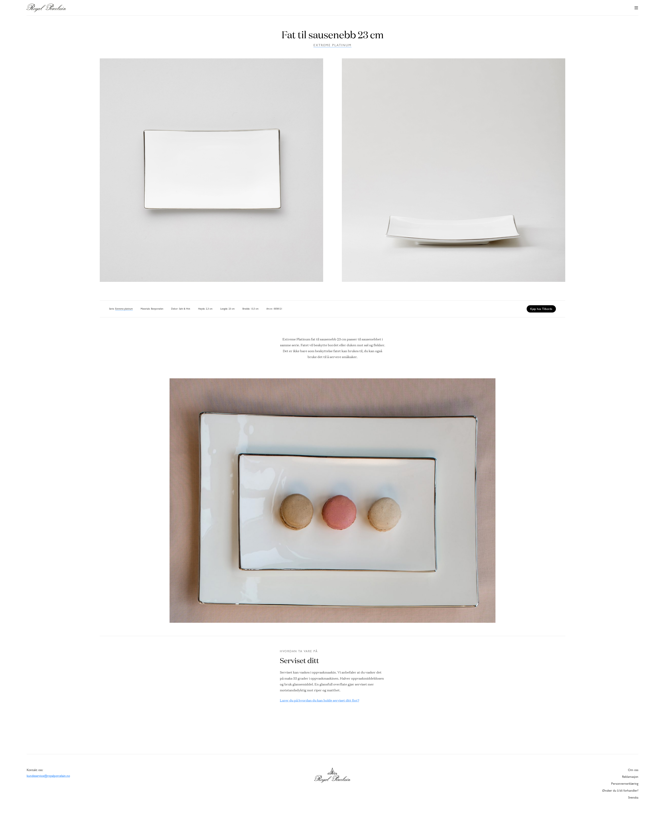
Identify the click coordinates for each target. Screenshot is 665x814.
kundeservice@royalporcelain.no (48, 776)
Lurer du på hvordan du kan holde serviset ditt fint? (319, 700)
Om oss (633, 770)
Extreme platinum (332, 45)
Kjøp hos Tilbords (541, 309)
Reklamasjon (630, 777)
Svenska (633, 797)
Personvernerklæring (624, 784)
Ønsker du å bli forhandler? (620, 791)
